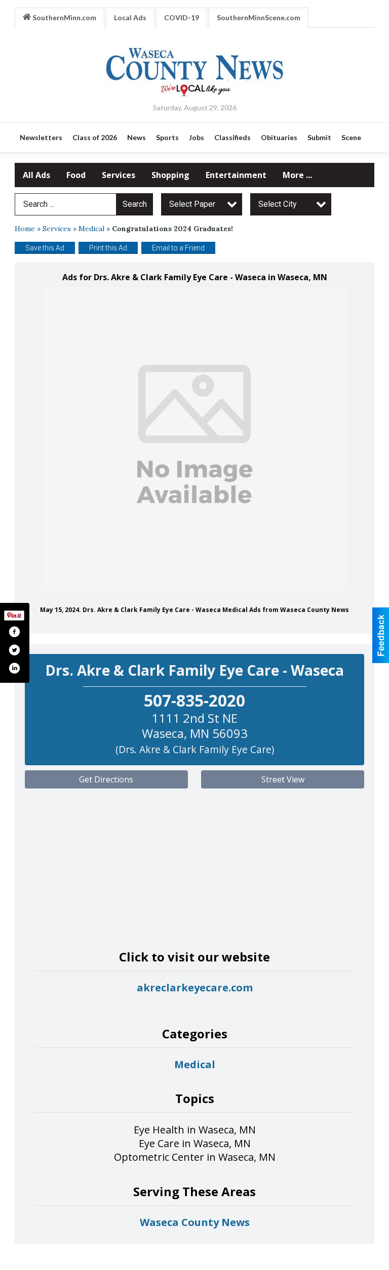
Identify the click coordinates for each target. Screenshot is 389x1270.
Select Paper (192, 204)
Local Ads (130, 17)
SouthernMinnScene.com (258, 17)
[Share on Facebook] (14, 632)
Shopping (170, 175)
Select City (277, 204)
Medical (91, 228)
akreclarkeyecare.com (195, 987)
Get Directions (106, 779)
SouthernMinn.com (63, 17)
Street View (282, 779)
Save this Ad (44, 248)
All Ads (36, 175)
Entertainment (236, 175)
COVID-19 (181, 17)
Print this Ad (108, 248)
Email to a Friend (178, 248)
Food (76, 175)
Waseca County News (195, 1222)
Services (118, 175)
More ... (297, 175)
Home (25, 228)
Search (135, 204)
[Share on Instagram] (14, 668)
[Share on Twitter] (14, 650)
